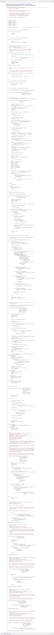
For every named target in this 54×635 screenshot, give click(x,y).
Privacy (7, 633)
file (23, 7)
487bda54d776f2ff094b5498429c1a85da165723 (14, 5)
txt (50, 633)
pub (10, 4)
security (26, 5)
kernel (7, 4)
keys (29, 5)
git (19, 4)
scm (12, 4)
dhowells (22, 4)
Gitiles (5, 633)
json (52, 633)
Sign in (52, 1)
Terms (10, 633)
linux (14, 4)
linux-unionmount (28, 4)
